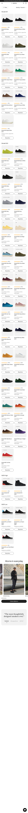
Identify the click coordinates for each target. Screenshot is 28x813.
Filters (5, 7)
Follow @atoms (14, 601)
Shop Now (7, 36)
